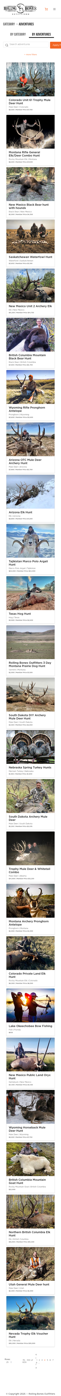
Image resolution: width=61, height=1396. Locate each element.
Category (9, 24)
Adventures (26, 24)
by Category (18, 35)
